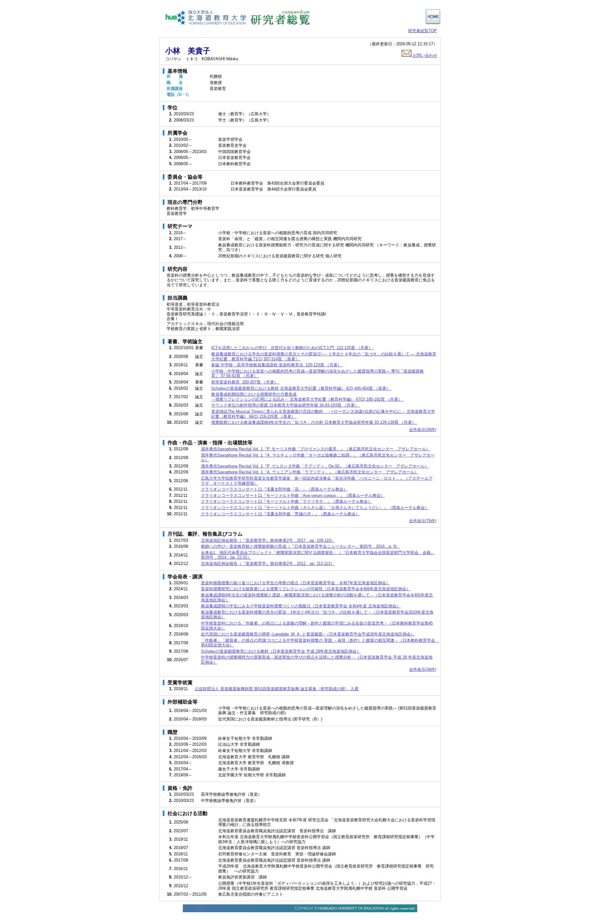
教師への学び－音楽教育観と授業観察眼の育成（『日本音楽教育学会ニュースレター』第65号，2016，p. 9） (300, 546)
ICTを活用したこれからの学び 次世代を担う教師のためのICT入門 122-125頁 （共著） (292, 347)
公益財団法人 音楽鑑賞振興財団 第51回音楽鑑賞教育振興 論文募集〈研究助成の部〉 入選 (276, 688)
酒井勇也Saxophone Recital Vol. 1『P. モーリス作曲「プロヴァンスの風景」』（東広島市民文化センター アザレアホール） (315, 449)
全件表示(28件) (422, 429)
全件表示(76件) (422, 520)
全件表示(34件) (422, 669)
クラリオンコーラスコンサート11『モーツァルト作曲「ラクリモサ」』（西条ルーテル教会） (286, 501)
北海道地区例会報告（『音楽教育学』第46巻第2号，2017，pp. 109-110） (268, 540)
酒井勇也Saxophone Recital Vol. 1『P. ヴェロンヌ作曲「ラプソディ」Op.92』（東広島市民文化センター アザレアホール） (315, 466)
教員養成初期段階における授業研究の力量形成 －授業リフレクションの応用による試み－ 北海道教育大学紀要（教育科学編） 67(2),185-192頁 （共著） (307, 397)
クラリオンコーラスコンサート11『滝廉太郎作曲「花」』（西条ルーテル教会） (274, 489)
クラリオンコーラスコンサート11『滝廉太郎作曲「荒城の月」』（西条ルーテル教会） (280, 514)
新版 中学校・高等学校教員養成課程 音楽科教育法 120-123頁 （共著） (277, 365)
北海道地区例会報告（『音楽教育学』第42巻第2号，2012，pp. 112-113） (267, 563)
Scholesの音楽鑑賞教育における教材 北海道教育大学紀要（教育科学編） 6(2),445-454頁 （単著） (301, 388)
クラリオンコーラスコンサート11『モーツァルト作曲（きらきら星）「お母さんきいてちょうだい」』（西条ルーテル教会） (315, 507)
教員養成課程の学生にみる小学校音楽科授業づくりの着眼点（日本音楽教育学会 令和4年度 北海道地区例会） (301, 606)
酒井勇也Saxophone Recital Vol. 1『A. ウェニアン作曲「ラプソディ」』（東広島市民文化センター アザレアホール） (309, 472)
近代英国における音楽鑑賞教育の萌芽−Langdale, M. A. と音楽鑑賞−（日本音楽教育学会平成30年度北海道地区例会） (308, 634)
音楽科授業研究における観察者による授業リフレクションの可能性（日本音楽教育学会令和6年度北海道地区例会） (305, 588)
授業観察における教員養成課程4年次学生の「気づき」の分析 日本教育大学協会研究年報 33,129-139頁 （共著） (314, 422)
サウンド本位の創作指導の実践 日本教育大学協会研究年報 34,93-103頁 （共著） (285, 405)
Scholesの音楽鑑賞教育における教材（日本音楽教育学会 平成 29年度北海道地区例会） (281, 651)
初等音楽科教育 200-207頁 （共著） (245, 382)
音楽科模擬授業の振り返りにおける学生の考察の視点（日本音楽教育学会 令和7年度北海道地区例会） (295, 583)
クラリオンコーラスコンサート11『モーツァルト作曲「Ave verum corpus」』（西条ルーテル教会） (293, 495)
